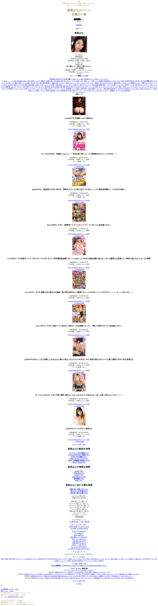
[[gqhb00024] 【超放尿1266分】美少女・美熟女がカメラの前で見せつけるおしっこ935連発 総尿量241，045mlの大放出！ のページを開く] (79, 185)
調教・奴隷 (34, 85)
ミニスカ (62, 89)
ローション (102, 87)
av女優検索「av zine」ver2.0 (10, 589)
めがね (77, 87)
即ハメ (153, 85)
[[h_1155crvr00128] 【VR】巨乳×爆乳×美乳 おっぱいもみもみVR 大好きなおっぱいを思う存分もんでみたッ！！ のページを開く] (79, 391)
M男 (136, 85)
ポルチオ (99, 90)
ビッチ (33, 90)
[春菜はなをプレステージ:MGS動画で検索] (81, 74)
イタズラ (56, 89)
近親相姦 (107, 81)
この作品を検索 (79, 131)
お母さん (76, 85)
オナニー (84, 83)
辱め (16, 83)
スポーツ (4, 89)
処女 (54, 559)
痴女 (58, 81)
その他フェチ (10, 83)
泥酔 (108, 89)
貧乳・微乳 (122, 87)
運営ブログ (4, 591)
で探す (79, 453)
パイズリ (37, 81)
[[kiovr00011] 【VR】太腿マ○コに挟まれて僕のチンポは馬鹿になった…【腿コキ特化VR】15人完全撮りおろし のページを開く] (79, 322)
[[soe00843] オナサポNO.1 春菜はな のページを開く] (79, 425)
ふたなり (42, 90)
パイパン (65, 85)
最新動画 (53, 79)
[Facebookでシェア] (82, 20)
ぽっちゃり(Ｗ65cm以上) (79, 547)
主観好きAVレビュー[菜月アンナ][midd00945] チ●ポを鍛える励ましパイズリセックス (82, 572)
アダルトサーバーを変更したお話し (82, 570)
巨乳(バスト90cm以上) (79, 539)
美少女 (33, 83)
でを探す (79, 455)
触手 (74, 90)
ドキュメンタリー (75, 83)
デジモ (73, 81)
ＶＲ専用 (72, 522)
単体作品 (59, 79)
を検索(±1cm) (79, 489)
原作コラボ (83, 85)
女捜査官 (10, 89)
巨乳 (15, 81)
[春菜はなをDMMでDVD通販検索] (79, 74)
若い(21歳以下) (79, 533)
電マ (24, 87)
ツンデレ (132, 89)
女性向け (101, 561)
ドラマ (118, 81)
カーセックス (40, 87)
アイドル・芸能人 (93, 83)
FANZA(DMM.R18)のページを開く (79, 129)
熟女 (29, 81)
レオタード (146, 85)
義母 (115, 83)
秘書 (93, 89)
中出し (25, 81)
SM (93, 85)
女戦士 (68, 87)
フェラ (96, 81)
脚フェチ (45, 559)
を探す (79, 473)
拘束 (15, 85)
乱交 (105, 83)
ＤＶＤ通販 (85, 76)
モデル (102, 559)
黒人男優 (56, 87)
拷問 (64, 87)
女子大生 (121, 89)
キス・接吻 (141, 83)
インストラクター (132, 87)
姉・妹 (50, 87)
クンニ (89, 85)
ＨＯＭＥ (79, 583)
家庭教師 (69, 89)
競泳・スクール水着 (109, 85)
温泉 (29, 85)
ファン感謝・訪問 (78, 89)
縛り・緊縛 (51, 83)
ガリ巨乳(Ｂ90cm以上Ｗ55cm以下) (79, 549)
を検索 (79, 491)
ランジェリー (120, 85)
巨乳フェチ (79, 81)
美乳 (56, 83)
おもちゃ (13, 87)
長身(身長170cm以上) (79, 543)
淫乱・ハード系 (89, 81)
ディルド (115, 87)
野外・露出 (87, 89)
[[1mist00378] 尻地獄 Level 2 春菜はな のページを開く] (79, 114)
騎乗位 (101, 81)
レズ (22, 83)
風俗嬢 (87, 522)
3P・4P (140, 81)
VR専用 (64, 79)
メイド (147, 87)
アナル (82, 87)
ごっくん (109, 87)
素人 (70, 90)
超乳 (61, 81)
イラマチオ (20, 85)
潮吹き (132, 81)
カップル (79, 90)
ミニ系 (25, 559)
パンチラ (85, 90)
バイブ (33, 87)
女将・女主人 (48, 89)
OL (134, 85)
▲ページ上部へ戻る (79, 444)
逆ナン (116, 89)
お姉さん (152, 81)
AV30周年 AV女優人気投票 (79, 528)
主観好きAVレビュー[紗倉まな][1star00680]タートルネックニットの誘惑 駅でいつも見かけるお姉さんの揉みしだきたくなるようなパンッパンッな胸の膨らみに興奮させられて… (82, 574)
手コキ (102, 83)
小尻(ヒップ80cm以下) (79, 545)
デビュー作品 (93, 79)
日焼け (48, 90)
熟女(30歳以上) (79, 535)
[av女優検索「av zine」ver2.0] (79, 1)
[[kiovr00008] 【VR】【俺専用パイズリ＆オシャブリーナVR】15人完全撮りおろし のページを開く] (79, 221)
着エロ (140, 85)
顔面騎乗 (7, 87)
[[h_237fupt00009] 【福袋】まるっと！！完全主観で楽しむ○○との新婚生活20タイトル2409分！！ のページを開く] (79, 150)
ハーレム (21, 89)
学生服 (127, 89)
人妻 (136, 81)
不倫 (144, 81)
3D (68, 90)
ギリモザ (113, 81)
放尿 (141, 89)
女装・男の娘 (72, 561)
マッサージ (106, 90)
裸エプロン (92, 90)
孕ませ (73, 87)
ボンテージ (153, 87)
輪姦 (100, 85)
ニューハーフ (63, 561)
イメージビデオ (103, 79)
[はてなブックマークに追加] (83, 20)
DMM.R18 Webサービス (15, 597)
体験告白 (64, 90)
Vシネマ (41, 89)
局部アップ (128, 85)
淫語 (122, 81)
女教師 (96, 85)
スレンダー (148, 83)
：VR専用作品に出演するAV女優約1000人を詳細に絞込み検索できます (79, 565)
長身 (29, 559)
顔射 (19, 83)
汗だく (70, 85)
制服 (128, 90)
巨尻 (32, 81)
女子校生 (95, 87)
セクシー (20, 87)
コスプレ (111, 83)
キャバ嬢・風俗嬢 (83, 79)
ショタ (128, 83)
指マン (28, 87)
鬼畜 (25, 89)
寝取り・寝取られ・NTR (49, 81)
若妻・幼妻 (55, 85)
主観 (76, 522)
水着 (60, 87)
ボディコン (88, 87)
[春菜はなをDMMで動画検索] (77, 74)
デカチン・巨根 (64, 83)
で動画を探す (79, 462)
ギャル (15, 89)
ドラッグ (48, 85)
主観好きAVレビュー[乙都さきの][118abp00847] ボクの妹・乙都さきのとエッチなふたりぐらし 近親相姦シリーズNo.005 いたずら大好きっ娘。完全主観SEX (82, 578)
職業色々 (134, 83)
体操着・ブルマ (55, 90)
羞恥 (26, 85)
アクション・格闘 (101, 89)
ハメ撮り (74, 79)
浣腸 (29, 90)
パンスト (141, 87)
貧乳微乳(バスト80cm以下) (79, 537)
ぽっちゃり (67, 81)
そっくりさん (77, 559)
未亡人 (138, 89)
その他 (146, 89)
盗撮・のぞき (121, 83)
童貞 (46, 87)
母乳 (37, 90)
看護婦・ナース (115, 90)
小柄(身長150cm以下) (79, 541)
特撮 (60, 85)
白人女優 (124, 90)
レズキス (42, 85)
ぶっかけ (10, 85)
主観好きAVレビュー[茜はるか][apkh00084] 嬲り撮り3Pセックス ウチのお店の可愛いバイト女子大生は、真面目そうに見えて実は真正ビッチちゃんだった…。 (82, 576)
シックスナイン (33, 89)
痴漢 (111, 89)
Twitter (12, 591)
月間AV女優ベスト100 (79, 526)
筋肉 (40, 559)
